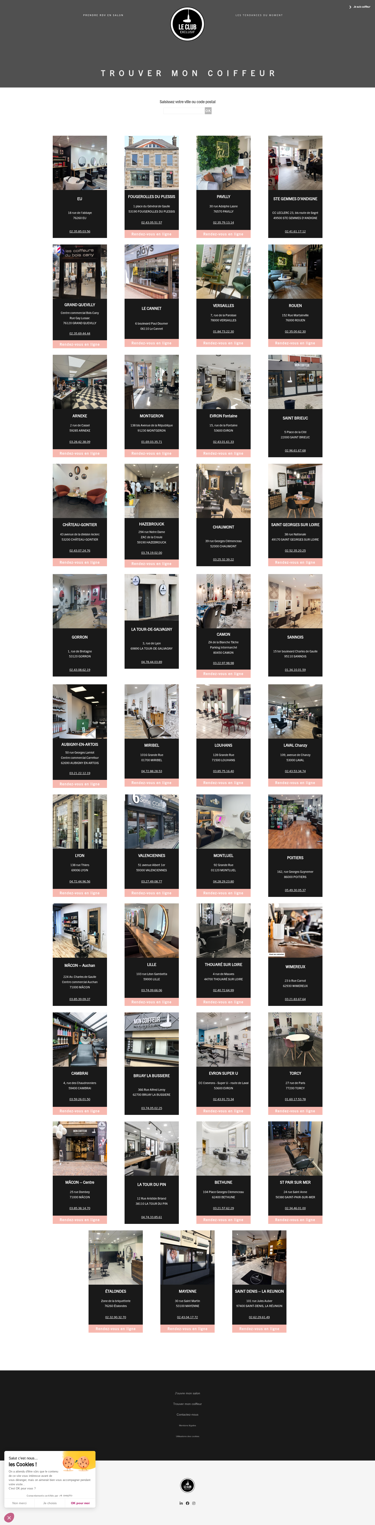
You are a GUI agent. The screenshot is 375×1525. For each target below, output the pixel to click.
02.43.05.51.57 (151, 222)
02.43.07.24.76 (79, 550)
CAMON (223, 634)
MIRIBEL (151, 745)
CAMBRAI (79, 1073)
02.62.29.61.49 (259, 1317)
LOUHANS (223, 745)
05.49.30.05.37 (295, 890)
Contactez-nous (187, 1414)
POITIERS (295, 857)
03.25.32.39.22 (223, 559)
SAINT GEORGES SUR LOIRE (295, 524)
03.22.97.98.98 (223, 663)
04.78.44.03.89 (151, 662)
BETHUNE (223, 1182)
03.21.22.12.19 (79, 773)
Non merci (19, 1503)
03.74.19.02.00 (151, 553)
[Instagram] (194, 1504)
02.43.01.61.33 (223, 442)
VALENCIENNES (151, 855)
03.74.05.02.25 (151, 1108)
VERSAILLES (223, 305)
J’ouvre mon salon (187, 1393)
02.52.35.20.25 (295, 550)
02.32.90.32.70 (115, 1317)
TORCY (295, 1073)
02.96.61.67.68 (295, 450)
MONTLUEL (223, 855)
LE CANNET (151, 308)
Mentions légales (187, 1425)
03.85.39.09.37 (79, 999)
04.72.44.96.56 (79, 881)
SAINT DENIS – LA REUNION (259, 1291)
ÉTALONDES (115, 1291)
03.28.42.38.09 (79, 442)
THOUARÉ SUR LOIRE (223, 964)
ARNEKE (79, 415)
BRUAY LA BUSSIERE (151, 1075)
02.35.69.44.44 (79, 333)
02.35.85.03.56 (79, 231)
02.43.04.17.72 (187, 1317)
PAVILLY (223, 196)
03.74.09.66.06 (151, 990)
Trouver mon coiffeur (187, 1404)
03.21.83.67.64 (295, 999)
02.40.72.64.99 (223, 990)
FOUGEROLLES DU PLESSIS (151, 196)
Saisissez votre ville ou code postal (187, 101)
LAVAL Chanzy (295, 745)
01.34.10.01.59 (295, 670)
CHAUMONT (223, 526)
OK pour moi (80, 1503)
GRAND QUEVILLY (79, 304)
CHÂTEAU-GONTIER (80, 524)
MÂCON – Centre (79, 1182)
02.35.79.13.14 (223, 222)
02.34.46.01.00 (295, 1208)
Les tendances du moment (259, 15)
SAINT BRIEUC (295, 417)
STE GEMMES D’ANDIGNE (295, 198)
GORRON (80, 636)
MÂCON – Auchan (79, 965)
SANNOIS (295, 636)
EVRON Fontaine (223, 415)
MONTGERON (151, 415)
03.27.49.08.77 (151, 881)
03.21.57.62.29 (223, 1208)
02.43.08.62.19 (79, 670)
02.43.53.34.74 (295, 771)
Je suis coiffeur (361, 6)
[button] (9, 1517)
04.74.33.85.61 (151, 1217)
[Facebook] (187, 1504)
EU (79, 198)
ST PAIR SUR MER (295, 1182)
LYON (79, 855)
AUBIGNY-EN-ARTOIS (79, 744)
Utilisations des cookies (187, 1436)
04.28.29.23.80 (223, 881)
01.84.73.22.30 (223, 331)
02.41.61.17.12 (295, 231)
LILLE (151, 964)
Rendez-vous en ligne (152, 234)
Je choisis (50, 1503)
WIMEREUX (295, 966)
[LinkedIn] (181, 1504)
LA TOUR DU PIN (151, 1184)
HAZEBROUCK (151, 523)
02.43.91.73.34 (223, 1099)
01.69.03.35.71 (151, 442)
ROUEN (295, 305)
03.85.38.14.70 (79, 1208)
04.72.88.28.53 (151, 771)
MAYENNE (187, 1291)
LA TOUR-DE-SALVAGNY (151, 629)
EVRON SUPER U (223, 1073)
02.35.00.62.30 (295, 331)
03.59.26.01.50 (79, 1099)
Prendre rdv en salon (103, 15)
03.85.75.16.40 (223, 771)
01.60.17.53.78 (295, 1099)
